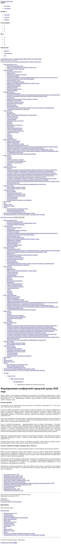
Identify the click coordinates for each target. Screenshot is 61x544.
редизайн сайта (9, 542)
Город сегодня (11, 376)
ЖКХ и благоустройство (17, 378)
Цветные (6, 51)
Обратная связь (5, 510)
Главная (6, 373)
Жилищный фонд (18, 381)
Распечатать (5, 500)
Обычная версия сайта (7, 1)
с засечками (7, 8)
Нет (5, 55)
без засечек (7, 6)
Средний (6, 17)
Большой (6, 19)
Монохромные (8, 53)
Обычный (7, 14)
